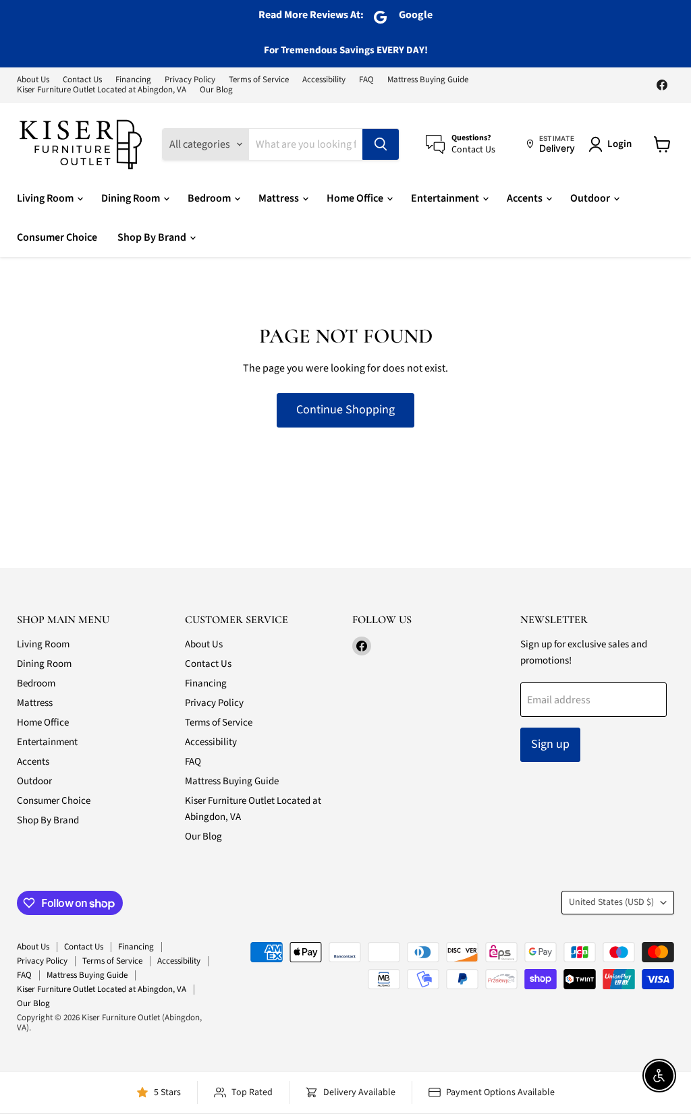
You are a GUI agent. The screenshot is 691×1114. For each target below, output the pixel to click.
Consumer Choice (57, 237)
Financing (133, 80)
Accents (526, 198)
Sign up (550, 744)
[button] (612, 144)
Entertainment (446, 198)
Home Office (356, 198)
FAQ (366, 80)
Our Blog (216, 90)
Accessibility (324, 80)
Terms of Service (259, 80)
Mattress (279, 198)
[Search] (380, 144)
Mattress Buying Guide (427, 80)
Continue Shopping (345, 409)
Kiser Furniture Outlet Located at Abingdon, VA (101, 90)
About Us (33, 80)
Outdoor (591, 198)
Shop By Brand (152, 237)
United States (611, 902)
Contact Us (82, 80)
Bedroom (210, 198)
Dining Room (131, 198)
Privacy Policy (190, 80)
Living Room (46, 198)
